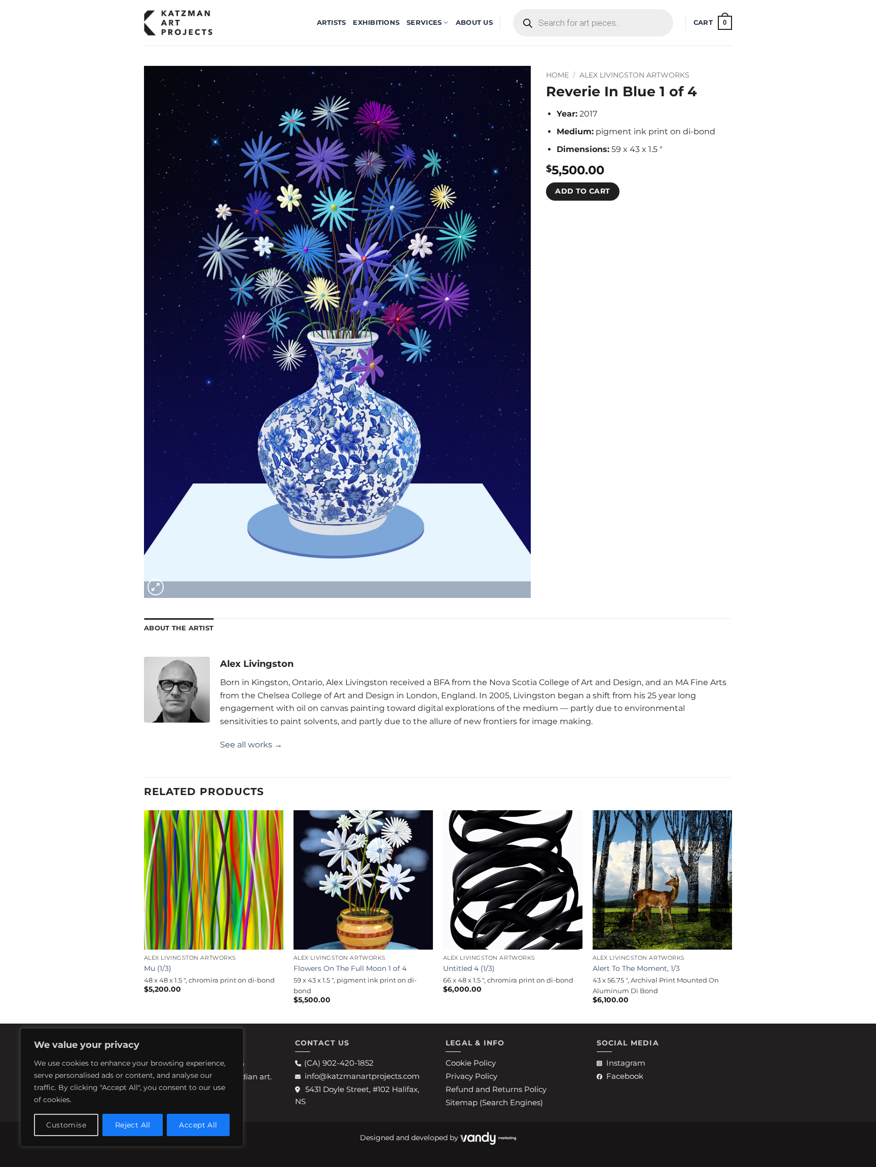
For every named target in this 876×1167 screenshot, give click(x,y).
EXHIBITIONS (376, 22)
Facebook (624, 1076)
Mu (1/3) (157, 968)
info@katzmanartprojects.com (362, 1076)
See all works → (251, 744)
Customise (66, 1125)
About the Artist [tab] (178, 628)
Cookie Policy (471, 1063)
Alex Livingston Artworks (634, 75)
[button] (713, 23)
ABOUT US (474, 22)
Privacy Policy (471, 1076)
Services (424, 22)
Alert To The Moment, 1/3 (636, 968)
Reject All (133, 1125)
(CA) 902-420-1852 (339, 1063)
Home (557, 75)
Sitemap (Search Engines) (494, 1102)
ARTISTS (331, 22)
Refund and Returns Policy (496, 1089)
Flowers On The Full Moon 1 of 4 (350, 968)
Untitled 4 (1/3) (469, 968)
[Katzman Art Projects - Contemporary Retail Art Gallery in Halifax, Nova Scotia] (194, 23)
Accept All (198, 1125)
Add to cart (582, 191)
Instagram (625, 1063)
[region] (131, 1087)
